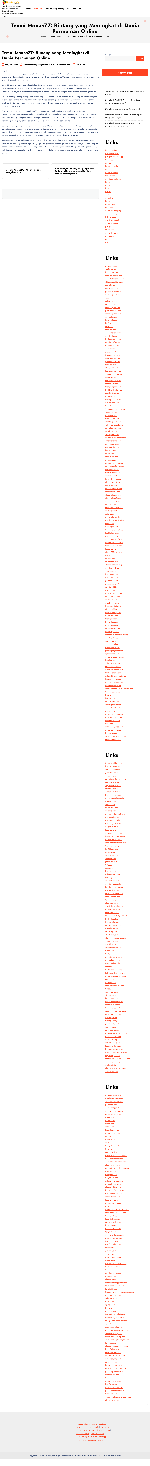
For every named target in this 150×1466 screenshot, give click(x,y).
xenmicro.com (111, 329)
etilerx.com (109, 523)
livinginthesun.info (112, 1145)
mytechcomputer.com (113, 730)
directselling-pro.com (113, 717)
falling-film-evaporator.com (116, 1320)
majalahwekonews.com (114, 1098)
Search (108, 54)
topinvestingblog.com (114, 845)
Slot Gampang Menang (54, 8)
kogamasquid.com (112, 1055)
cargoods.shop (111, 1152)
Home (29, 8)
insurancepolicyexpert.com (116, 836)
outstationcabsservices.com (116, 657)
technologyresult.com (113, 371)
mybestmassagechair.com (115, 976)
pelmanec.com (111, 1104)
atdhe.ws (108, 966)
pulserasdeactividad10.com (116, 1033)
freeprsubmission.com (114, 606)
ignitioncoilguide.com (114, 726)
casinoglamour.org (112, 1061)
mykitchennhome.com (114, 1001)
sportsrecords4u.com (113, 475)
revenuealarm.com (112, 720)
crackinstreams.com (113, 440)
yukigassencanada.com (114, 425)
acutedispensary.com (113, 1333)
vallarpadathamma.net (114, 1193)
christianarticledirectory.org (116, 1068)
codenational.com (112, 707)
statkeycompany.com (113, 839)
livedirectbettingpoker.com (116, 1282)
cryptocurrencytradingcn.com (117, 1339)
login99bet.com (111, 272)
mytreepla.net (110, 460)
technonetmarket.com (113, 545)
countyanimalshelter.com (115, 1355)
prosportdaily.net (112, 583)
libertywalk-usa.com (113, 766)
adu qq (108, 163)
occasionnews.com (113, 1381)
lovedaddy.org (111, 1289)
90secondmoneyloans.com (116, 409)
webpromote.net (111, 941)
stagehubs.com (111, 266)
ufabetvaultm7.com (112, 491)
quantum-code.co (112, 568)
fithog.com (109, 950)
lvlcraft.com (110, 405)
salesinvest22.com (112, 587)
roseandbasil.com (112, 960)
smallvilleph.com (112, 880)
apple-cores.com (112, 1030)
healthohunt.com (112, 533)
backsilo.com (110, 1308)
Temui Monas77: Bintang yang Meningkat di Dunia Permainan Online (80, 36)
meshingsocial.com (113, 1257)
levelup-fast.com (111, 456)
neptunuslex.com (112, 782)
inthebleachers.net (112, 1042)
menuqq (79, 1424)
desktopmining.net (112, 1039)
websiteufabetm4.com (114, 507)
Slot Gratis (71, 8)
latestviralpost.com (112, 1219)
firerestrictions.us (112, 922)
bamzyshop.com (111, 622)
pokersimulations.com (114, 463)
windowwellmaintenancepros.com (118, 1397)
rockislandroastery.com (114, 714)
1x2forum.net (110, 269)
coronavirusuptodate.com (115, 437)
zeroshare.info (111, 868)
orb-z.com (109, 1206)
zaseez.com (110, 297)
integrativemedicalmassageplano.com (120, 1292)
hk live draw (110, 229)
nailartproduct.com (113, 399)
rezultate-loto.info (112, 469)
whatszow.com (111, 377)
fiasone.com (110, 1269)
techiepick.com (111, 618)
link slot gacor (111, 217)
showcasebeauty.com (113, 833)
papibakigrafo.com (113, 1014)
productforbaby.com (113, 1203)
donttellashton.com (113, 1114)
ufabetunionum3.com (113, 485)
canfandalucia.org (112, 647)
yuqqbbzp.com (111, 431)
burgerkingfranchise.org (114, 1190)
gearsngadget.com (112, 447)
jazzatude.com (111, 861)
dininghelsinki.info (112, 517)
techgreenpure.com (113, 386)
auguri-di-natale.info (113, 785)
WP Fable (117, 1455)
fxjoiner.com (110, 698)
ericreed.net (110, 979)
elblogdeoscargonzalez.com (116, 938)
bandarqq (109, 159)
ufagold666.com (112, 609)
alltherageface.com (113, 704)
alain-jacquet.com (112, 1165)
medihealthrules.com (113, 637)
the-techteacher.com (113, 672)
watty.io (108, 1142)
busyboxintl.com (111, 1177)
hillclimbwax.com (112, 1374)
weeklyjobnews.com (113, 1352)
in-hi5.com (109, 1126)
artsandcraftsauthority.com (115, 736)
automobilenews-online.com (116, 676)
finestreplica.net (111, 526)
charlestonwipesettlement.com (117, 1346)
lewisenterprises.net (113, 339)
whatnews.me (110, 571)
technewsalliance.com (114, 542)
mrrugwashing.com (113, 1295)
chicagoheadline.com (114, 282)
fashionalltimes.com (113, 679)
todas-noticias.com (112, 1133)
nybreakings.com (112, 653)
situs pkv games (111, 172)
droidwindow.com (112, 603)
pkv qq (108, 185)
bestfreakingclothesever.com (116, 1317)
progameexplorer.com (114, 711)
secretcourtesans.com (113, 275)
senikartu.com (110, 1136)
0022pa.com (110, 865)
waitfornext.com (111, 561)
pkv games (109, 236)
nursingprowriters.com (114, 1327)
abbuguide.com (111, 367)
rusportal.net (110, 1139)
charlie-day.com (111, 1279)
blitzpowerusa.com (112, 1225)
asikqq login (110, 204)
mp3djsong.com (111, 775)
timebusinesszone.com (114, 1387)
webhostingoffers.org (113, 374)
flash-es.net (109, 1301)
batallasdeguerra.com (114, 887)
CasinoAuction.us (112, 995)
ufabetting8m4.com (113, 482)
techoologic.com (112, 631)
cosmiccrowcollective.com (116, 1161)
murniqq (94, 1436)
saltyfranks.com (111, 855)
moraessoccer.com (112, 896)
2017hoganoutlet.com (114, 1101)
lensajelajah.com (112, 320)
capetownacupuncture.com (116, 1155)
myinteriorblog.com (113, 612)
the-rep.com (110, 852)
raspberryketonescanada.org (116, 634)
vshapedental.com (112, 644)
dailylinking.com (112, 345)
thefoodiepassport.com (114, 1007)
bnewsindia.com (111, 615)
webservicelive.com (113, 739)
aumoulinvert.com (112, 1004)
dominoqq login (92, 1427)
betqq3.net (109, 988)
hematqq (102, 1436)
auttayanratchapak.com (114, 1181)
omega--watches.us (112, 791)
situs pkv (101, 1440)
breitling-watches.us (113, 795)
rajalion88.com (111, 288)
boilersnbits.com (112, 1215)
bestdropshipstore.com (114, 390)
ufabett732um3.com (113, 552)
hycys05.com (110, 1231)
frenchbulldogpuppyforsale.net (117, 1052)
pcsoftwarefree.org (112, 342)
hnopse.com (110, 1377)
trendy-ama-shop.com (113, 593)
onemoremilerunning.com (115, 1235)
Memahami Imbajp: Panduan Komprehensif (122, 109)
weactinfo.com (111, 1254)
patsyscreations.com (113, 310)
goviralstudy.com (112, 1023)
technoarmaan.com (113, 685)
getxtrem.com (110, 1250)
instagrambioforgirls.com (115, 1241)
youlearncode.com (112, 361)
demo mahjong (111, 213)
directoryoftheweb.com (114, 1111)
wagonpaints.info (112, 558)
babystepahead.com (113, 1365)
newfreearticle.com (113, 1222)
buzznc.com (110, 695)
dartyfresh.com (111, 336)
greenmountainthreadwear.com (117, 1330)
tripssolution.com (112, 418)
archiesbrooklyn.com (113, 925)
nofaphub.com (111, 304)
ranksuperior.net (111, 1362)
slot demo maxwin (112, 220)
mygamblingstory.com (114, 1095)
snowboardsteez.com (113, 1238)
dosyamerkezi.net (112, 826)
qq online (109, 198)
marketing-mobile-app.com (115, 1263)
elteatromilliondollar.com (115, 1187)
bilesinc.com (110, 871)
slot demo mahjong (113, 179)
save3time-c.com (112, 807)
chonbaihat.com (111, 934)
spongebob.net (111, 1174)
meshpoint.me (110, 1171)
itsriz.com (109, 1149)
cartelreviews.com (112, 393)
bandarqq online (112, 166)
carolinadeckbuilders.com (115, 842)
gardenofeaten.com (113, 1228)
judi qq (108, 169)
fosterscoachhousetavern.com (117, 1209)
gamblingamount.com (114, 1371)
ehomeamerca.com (113, 380)
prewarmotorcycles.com (114, 820)
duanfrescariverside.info (114, 520)
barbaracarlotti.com (113, 1036)
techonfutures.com (112, 628)
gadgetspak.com (112, 444)
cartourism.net (111, 1027)
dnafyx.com (110, 348)
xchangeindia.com (112, 663)
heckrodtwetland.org (113, 969)
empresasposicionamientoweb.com (119, 688)
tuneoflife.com (111, 1393)
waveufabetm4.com (113, 501)
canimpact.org (111, 1020)
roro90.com (110, 1120)
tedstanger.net (110, 549)
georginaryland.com (113, 957)
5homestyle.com (111, 1071)
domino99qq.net (112, 1107)
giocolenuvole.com (113, 351)
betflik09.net (110, 323)
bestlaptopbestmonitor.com (116, 953)
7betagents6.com (112, 434)
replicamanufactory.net (114, 466)
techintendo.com (112, 383)
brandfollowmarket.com (114, 1349)
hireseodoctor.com (112, 450)
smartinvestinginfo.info (114, 539)
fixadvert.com (110, 801)
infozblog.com (111, 931)
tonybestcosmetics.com (114, 691)
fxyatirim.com (110, 364)
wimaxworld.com (112, 912)
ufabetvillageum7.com (114, 495)
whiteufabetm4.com (113, 510)
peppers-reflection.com (114, 1390)
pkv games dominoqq (114, 156)
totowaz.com (110, 1343)
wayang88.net (111, 504)
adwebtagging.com (113, 1358)
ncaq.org (109, 326)
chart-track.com (111, 903)
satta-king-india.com (113, 421)
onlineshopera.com (113, 332)
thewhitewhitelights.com (114, 963)
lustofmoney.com (112, 1384)
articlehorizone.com (113, 428)
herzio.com (109, 1123)
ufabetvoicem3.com (113, 498)
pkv (106, 242)
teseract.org (110, 590)
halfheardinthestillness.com (116, 973)
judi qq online (111, 150)
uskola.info (109, 555)
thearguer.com (111, 1260)
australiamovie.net (112, 769)
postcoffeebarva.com (113, 1184)
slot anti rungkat (97, 1433)
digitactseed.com (112, 402)
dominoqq (109, 194)
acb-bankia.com (111, 1298)
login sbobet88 (111, 175)
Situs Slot (38, 8)
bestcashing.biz (111, 919)
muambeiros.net (111, 928)
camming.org (110, 285)
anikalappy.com (111, 514)
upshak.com (110, 1304)
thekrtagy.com (110, 660)
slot (79, 8)
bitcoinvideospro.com (114, 1158)
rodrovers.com (111, 415)
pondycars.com (111, 625)
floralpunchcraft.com (113, 1266)
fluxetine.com (110, 982)
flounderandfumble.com (114, 529)
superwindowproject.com (115, 1011)
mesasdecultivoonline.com (115, 1212)
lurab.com (109, 723)
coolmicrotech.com (113, 666)
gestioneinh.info (111, 580)
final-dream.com (111, 574)
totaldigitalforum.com (114, 682)
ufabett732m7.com (112, 596)
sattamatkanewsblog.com (115, 1336)
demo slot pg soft (112, 233)
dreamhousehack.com (114, 669)
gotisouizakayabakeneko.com (117, 1168)
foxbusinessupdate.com (114, 1285)
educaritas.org (111, 317)
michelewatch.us (111, 788)
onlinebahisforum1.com (114, 278)
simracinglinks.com (113, 823)
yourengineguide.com (114, 650)
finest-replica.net (111, 577)
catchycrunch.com (112, 301)
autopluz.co (110, 804)
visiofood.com (111, 599)
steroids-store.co (111, 944)
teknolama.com (111, 1200)
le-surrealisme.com (112, 830)
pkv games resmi (112, 153)
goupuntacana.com (113, 291)
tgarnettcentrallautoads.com (116, 798)
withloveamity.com (112, 358)
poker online (81, 1440)
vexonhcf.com (111, 810)
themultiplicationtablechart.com (118, 1058)
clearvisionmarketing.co (114, 564)
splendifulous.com (112, 472)
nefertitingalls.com (112, 307)
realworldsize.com (112, 1196)
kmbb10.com (110, 1247)
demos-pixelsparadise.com (115, 814)
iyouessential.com (112, 355)
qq (106, 239)
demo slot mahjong (113, 210)
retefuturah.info (111, 536)
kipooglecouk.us (111, 998)
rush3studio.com (111, 1117)
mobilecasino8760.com (114, 985)
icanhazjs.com (111, 1017)
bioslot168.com (111, 733)
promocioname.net (112, 909)
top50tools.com (111, 849)
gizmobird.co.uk (111, 772)
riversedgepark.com (113, 294)
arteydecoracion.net (113, 947)
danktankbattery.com (113, 1273)
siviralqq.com (110, 1311)
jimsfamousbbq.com (113, 763)
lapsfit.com (109, 453)
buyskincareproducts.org (115, 1049)
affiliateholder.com (112, 1400)
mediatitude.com (112, 817)
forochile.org (110, 899)
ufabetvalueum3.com (113, 488)
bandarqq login (82, 1436)
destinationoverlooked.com (116, 1368)
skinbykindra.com (112, 701)
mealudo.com (110, 1276)
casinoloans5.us (111, 992)
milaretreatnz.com (112, 874)
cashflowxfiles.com (113, 1244)
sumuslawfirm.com (112, 1323)
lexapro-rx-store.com (113, 1046)
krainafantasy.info (112, 1130)
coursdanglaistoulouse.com (116, 779)
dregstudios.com (112, 890)
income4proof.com (113, 313)
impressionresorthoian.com (116, 1314)
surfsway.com (110, 396)
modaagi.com (110, 877)
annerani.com (110, 858)
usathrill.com (110, 641)
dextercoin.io (110, 1065)
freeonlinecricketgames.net (116, 915)
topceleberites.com (113, 479)
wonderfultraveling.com (114, 906)
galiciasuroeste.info (113, 884)
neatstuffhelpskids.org (114, 893)
